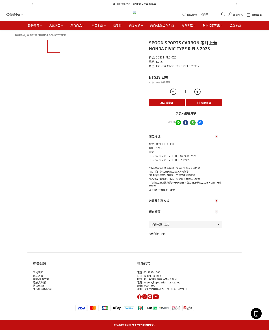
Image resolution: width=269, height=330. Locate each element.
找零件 (117, 25)
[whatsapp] (193, 122)
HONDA (43, 35)
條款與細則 (39, 285)
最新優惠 (33, 25)
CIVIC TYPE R (58, 35)
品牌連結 (235, 25)
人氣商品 (55, 25)
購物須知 (38, 272)
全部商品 (20, 35)
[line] (178, 122)
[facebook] (185, 122)
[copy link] (200, 122)
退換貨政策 (39, 282)
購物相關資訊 (211, 25)
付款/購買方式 (41, 279)
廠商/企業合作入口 (162, 25)
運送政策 (38, 276)
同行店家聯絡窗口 (43, 289)
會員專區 (187, 25)
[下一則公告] (237, 4)
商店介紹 (134, 25)
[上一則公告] (32, 4)
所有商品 (76, 25)
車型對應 (97, 25)
